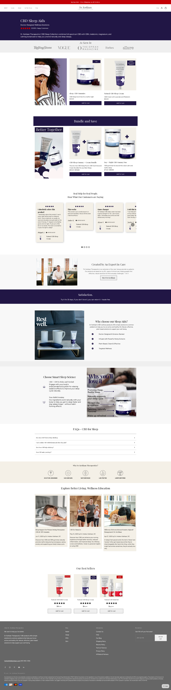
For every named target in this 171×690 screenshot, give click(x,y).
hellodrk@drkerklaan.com (12, 661)
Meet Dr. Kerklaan (108, 278)
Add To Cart (86, 103)
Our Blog (99, 638)
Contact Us (99, 631)
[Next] (132, 225)
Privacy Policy (100, 651)
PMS (66, 638)
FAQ (37, 8)
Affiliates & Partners (102, 654)
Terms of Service (101, 648)
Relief (67, 631)
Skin (66, 641)
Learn (12, 8)
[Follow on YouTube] (19, 667)
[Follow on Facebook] (5, 667)
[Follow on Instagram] (10, 667)
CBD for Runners (75, 530)
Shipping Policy (101, 641)
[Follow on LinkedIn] (24, 667)
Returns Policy (100, 644)
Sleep (67, 635)
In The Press (28, 8)
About (19, 8)
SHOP (5, 8)
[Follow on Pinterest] (14, 667)
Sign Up (161, 638)
